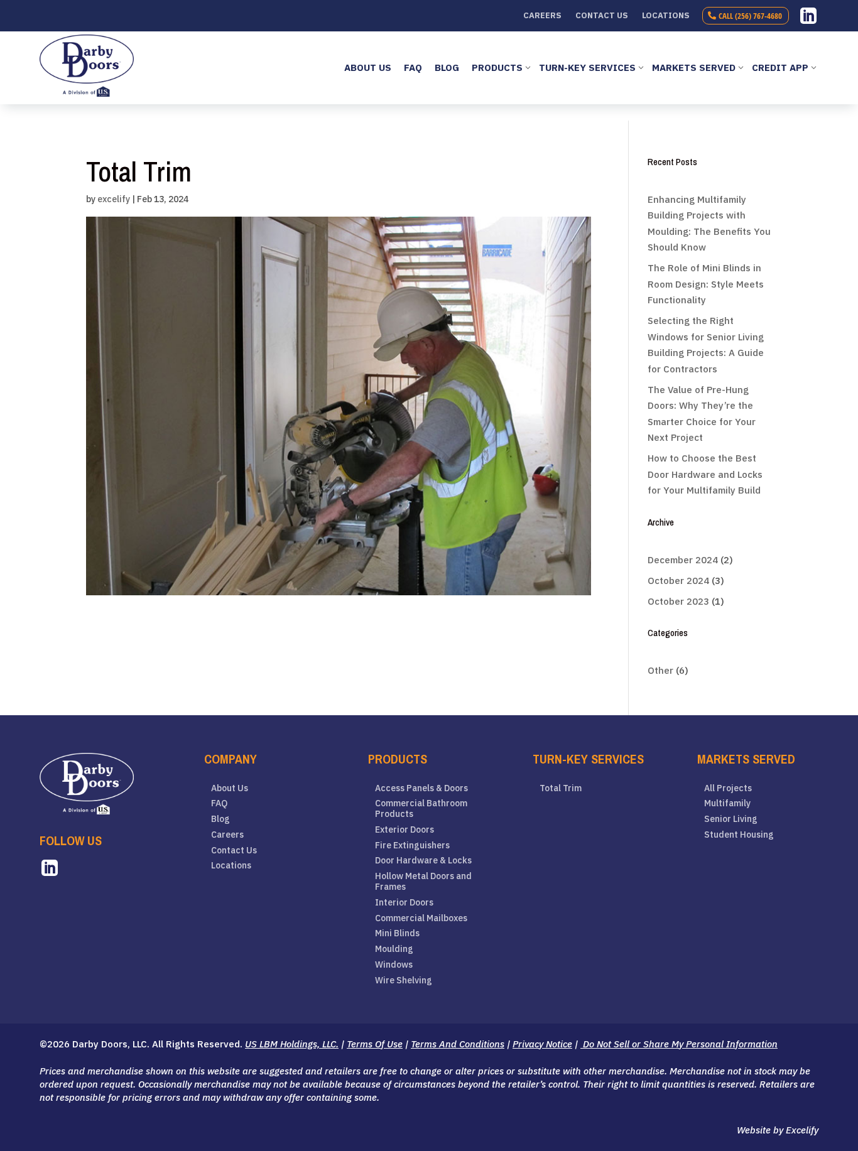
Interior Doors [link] (404, 902)
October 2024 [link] (678, 580)
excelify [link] (113, 199)
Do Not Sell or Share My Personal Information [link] (679, 1044)
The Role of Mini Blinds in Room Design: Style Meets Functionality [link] (706, 284)
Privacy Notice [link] (542, 1044)
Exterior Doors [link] (404, 829)
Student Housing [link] (739, 834)
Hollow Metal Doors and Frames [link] (423, 881)
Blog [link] (220, 819)
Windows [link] (394, 964)
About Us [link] (229, 788)
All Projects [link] (728, 788)
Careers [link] (542, 16)
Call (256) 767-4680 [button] (750, 15)
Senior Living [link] (731, 819)
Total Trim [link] (561, 788)
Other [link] (660, 670)
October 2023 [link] (678, 601)
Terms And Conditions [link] (457, 1044)
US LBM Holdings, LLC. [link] (292, 1044)
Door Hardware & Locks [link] (423, 860)
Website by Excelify (777, 1130)
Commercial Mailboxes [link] (421, 918)
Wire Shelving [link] (403, 980)
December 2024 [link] (683, 560)
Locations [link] (666, 16)
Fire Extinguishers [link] (412, 845)
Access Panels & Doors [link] (421, 788)
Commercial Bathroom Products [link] (421, 808)
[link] (808, 16)
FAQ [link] (219, 803)
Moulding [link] (394, 949)
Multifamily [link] (727, 803)
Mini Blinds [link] (397, 933)
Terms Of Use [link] (375, 1044)
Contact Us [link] (601, 16)
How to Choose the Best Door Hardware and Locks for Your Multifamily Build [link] (705, 474)
